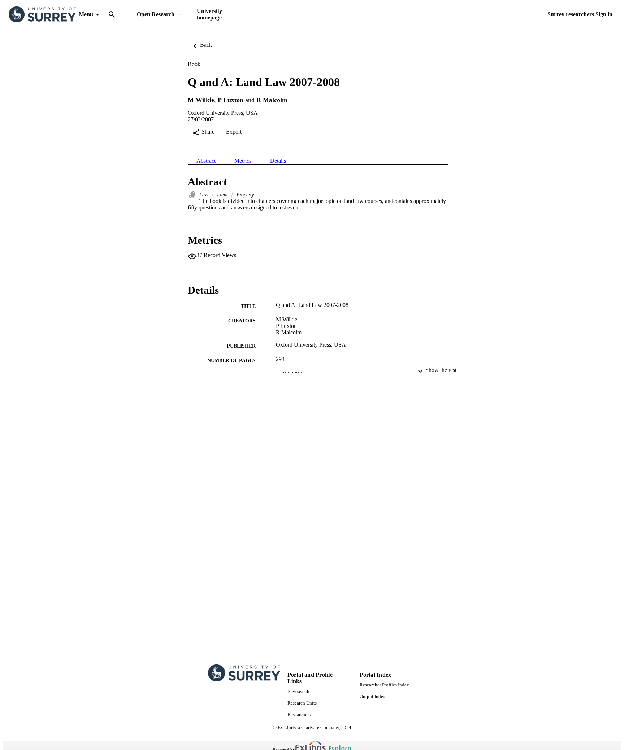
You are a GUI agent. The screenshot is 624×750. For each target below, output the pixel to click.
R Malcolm (271, 100)
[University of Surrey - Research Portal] (42, 14)
